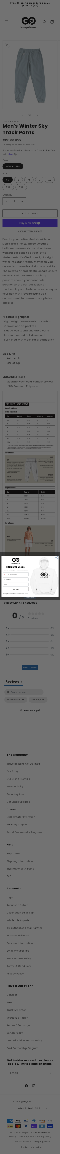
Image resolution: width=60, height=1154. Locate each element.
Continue (16, 589)
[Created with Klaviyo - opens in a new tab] (30, 598)
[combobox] (5, 574)
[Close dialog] (56, 557)
